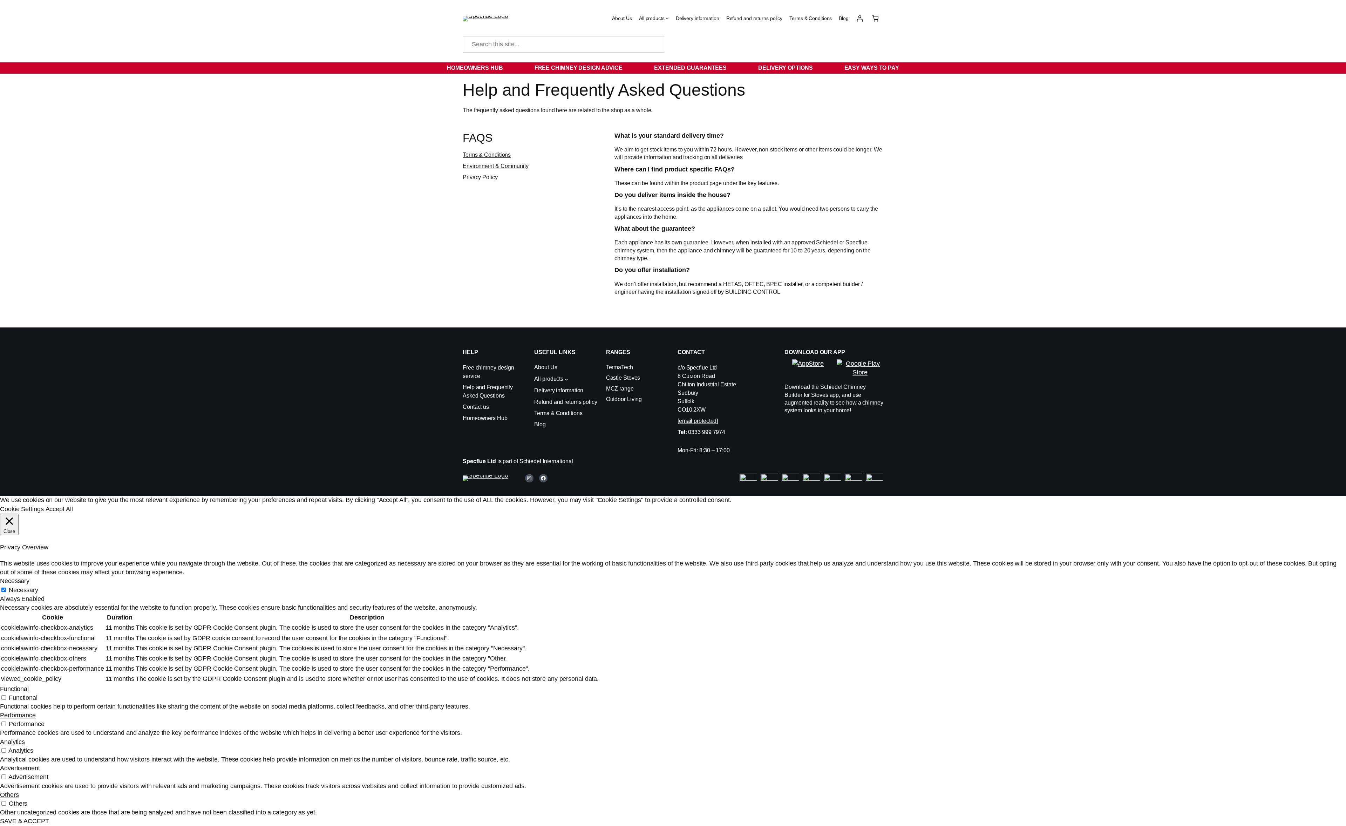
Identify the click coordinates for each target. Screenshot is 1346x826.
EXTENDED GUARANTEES (690, 68)
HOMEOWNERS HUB (475, 68)
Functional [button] (14, 688)
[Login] (860, 18)
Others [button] (9, 794)
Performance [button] (18, 715)
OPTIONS (799, 68)
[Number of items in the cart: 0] (875, 18)
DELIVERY (772, 68)
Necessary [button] (14, 580)
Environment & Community (496, 166)
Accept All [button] (59, 509)
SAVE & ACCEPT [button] (24, 821)
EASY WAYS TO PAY (871, 68)
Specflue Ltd (479, 461)
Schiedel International (546, 461)
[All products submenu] (667, 18)
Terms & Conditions (487, 155)
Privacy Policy (480, 177)
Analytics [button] (12, 741)
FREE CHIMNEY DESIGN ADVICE (579, 68)
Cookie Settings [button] (22, 509)
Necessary (23, 590)
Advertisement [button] (20, 768)
